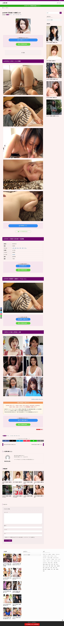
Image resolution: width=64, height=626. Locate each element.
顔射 (54, 569)
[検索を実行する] (61, 13)
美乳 (18, 14)
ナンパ (44, 559)
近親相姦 (49, 569)
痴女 (43, 567)
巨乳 (52, 564)
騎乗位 (57, 569)
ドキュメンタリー (55, 557)
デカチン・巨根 (50, 557)
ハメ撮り (52, 559)
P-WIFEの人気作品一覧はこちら (37, 399)
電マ (52, 569)
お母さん (53, 554)
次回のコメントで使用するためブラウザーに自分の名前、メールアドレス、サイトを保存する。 (20, 537)
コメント (6, 512)
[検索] (61, 0)
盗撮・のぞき (47, 567)
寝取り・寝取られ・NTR (46, 564)
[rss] (59, 0)
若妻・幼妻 (44, 569)
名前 (5, 525)
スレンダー (44, 557)
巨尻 (54, 564)
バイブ (56, 559)
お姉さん (49, 554)
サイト (5, 533)
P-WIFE (8, 14)
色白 (20, 14)
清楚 (16, 14)
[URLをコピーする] (40, 441)
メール (5, 529)
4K (46, 554)
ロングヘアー (45, 562)
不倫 (48, 562)
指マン (57, 564)
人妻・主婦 (14, 14)
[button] (5, 441)
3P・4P (44, 554)
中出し (11, 14)
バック (59, 559)
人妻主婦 (4, 3)
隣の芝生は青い (7, 461)
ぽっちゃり (57, 554)
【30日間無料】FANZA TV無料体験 (31, 624)
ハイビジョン (48, 559)
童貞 (51, 567)
